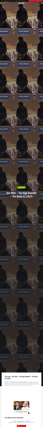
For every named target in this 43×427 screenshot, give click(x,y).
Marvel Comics (21, 187)
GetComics (22, 3)
